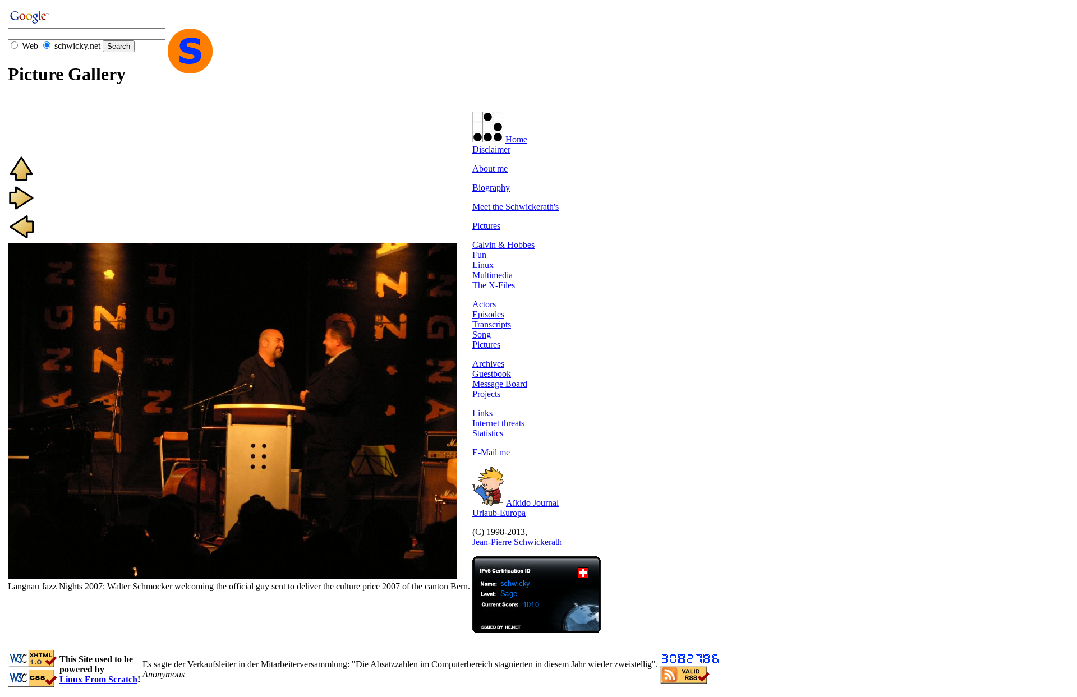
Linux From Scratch (98, 679)
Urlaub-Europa (499, 513)
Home (516, 139)
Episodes (488, 314)
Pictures (486, 225)
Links (482, 413)
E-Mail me (491, 452)
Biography (491, 187)
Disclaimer (491, 149)
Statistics (487, 433)
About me (490, 168)
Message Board (499, 384)
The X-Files (493, 285)
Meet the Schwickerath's (515, 206)
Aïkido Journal (532, 502)
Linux (483, 265)
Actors (484, 304)
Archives (488, 363)
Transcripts (491, 324)
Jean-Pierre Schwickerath (517, 542)
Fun (479, 255)
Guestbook (491, 373)
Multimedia (492, 275)
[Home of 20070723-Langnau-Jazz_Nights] (21, 179)
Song (481, 334)
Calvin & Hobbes (503, 245)
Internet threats (498, 423)
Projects (486, 394)
